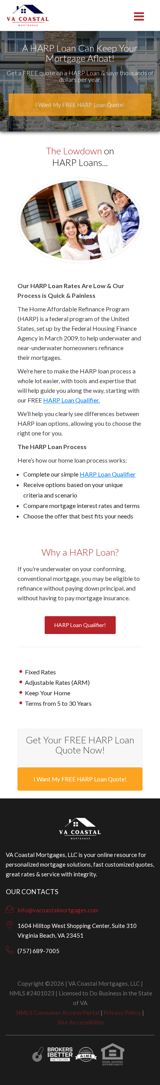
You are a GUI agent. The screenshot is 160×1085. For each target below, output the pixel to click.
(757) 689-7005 (38, 950)
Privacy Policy (122, 1012)
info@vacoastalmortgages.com (57, 910)
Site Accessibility (80, 1022)
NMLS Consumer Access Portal (57, 1012)
